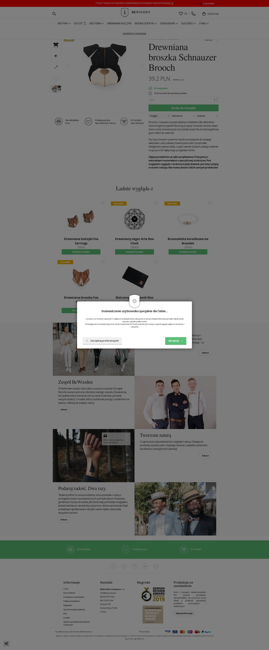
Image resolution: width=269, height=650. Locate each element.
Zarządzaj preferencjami (104, 340)
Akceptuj (173, 340)
